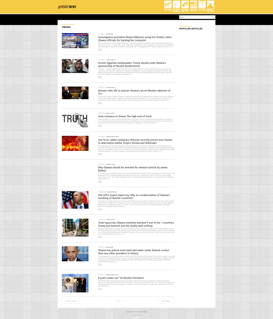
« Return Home (71, 301)
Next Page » (166, 301)
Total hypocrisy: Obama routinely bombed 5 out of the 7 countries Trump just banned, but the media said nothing (136, 224)
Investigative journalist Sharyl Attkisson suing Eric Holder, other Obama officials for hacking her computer (135, 39)
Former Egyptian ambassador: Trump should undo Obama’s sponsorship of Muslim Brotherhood (132, 64)
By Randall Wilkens (112, 192)
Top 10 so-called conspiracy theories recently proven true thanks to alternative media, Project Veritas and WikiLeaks (135, 141)
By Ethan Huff (109, 34)
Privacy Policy (136, 315)
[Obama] (67, 9)
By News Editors (111, 60)
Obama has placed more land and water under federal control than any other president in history (133, 252)
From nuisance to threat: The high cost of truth (125, 116)
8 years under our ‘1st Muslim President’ (121, 277)
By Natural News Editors (112, 136)
